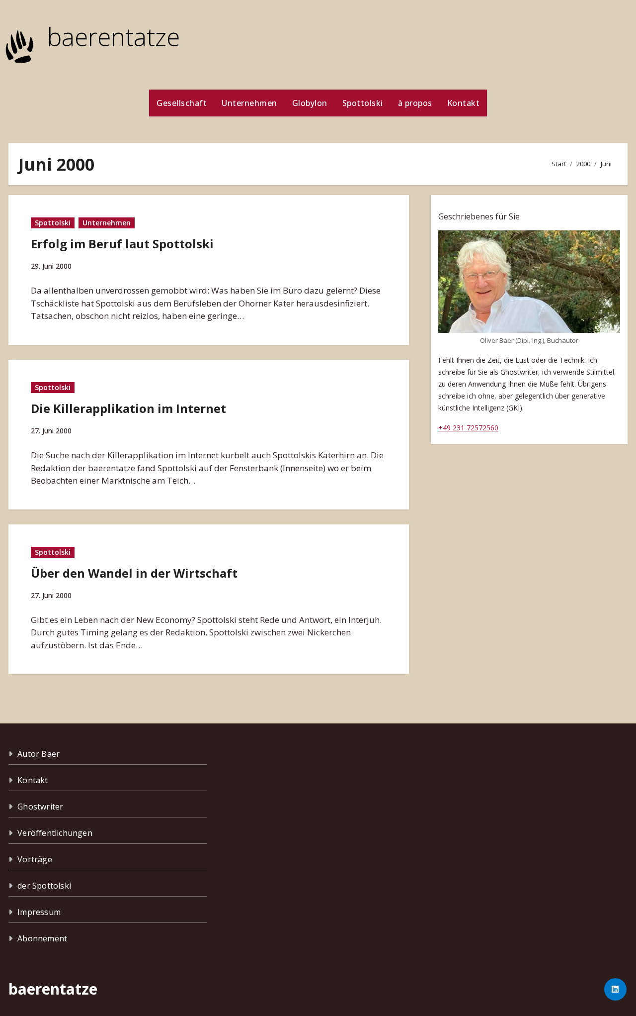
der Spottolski (44, 885)
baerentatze (113, 37)
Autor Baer (38, 753)
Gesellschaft (182, 103)
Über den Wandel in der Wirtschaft (134, 573)
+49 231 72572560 (468, 427)
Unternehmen (249, 103)
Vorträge (34, 859)
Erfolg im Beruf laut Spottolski (122, 243)
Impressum (39, 912)
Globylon (309, 103)
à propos (415, 103)
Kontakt (463, 103)
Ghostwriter (40, 806)
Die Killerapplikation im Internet (128, 408)
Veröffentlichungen (54, 832)
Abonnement (42, 938)
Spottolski (362, 103)
